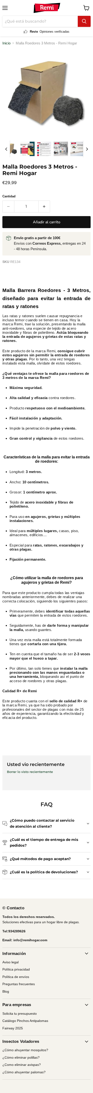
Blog (5, 991)
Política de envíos (15, 977)
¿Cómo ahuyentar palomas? (24, 1072)
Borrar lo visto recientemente (30, 772)
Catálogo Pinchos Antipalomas (25, 1021)
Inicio (6, 43)
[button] (10, 149)
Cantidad (9, 196)
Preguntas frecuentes (18, 984)
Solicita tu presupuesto (19, 1013)
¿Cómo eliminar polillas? (21, 1057)
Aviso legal (10, 962)
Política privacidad (16, 969)
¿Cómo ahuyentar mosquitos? (25, 1050)
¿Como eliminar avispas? (21, 1065)
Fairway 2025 (12, 1028)
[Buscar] (84, 21)
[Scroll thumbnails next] (87, 148)
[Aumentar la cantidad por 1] (44, 206)
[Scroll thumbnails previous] (6, 148)
